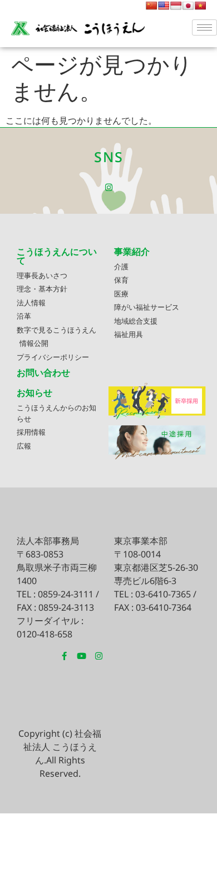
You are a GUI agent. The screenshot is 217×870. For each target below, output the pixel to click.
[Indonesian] (175, 5)
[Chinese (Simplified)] (151, 5)
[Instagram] (109, 187)
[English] (163, 5)
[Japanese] (188, 5)
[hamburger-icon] (204, 27)
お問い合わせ (43, 372)
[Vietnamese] (200, 5)
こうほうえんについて (57, 255)
